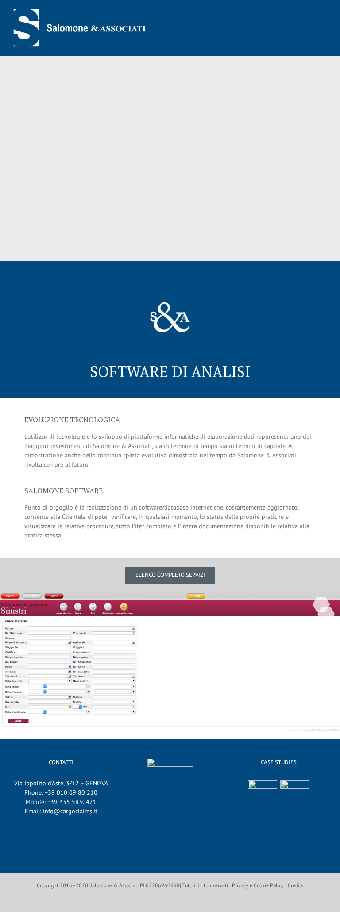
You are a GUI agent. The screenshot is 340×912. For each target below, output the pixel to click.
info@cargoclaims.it (70, 811)
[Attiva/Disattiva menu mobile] (322, 28)
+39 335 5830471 (72, 802)
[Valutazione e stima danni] (295, 795)
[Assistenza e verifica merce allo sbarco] (262, 795)
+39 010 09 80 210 (71, 792)
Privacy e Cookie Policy (258, 885)
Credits (295, 885)
